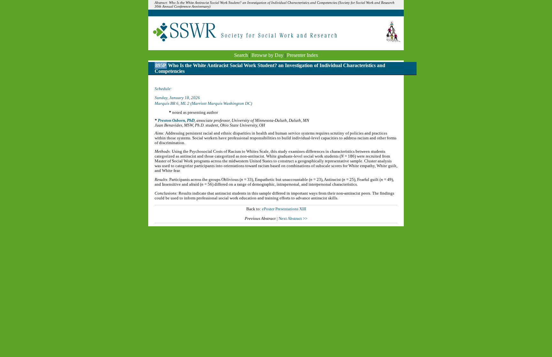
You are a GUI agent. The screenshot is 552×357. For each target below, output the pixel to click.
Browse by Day (267, 55)
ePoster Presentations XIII (284, 209)
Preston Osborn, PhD (176, 120)
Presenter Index (302, 55)
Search (241, 55)
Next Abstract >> (293, 218)
